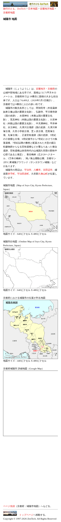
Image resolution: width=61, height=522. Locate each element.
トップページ (25, 515)
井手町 (11, 174)
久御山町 (43, 174)
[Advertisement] (30, 54)
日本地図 (33, 8)
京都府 (51, 88)
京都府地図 (9, 12)
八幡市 (37, 170)
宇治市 (27, 170)
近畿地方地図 (47, 8)
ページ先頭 (9, 506)
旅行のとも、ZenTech (14, 8)
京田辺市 (47, 170)
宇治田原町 (23, 174)
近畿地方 (40, 88)
